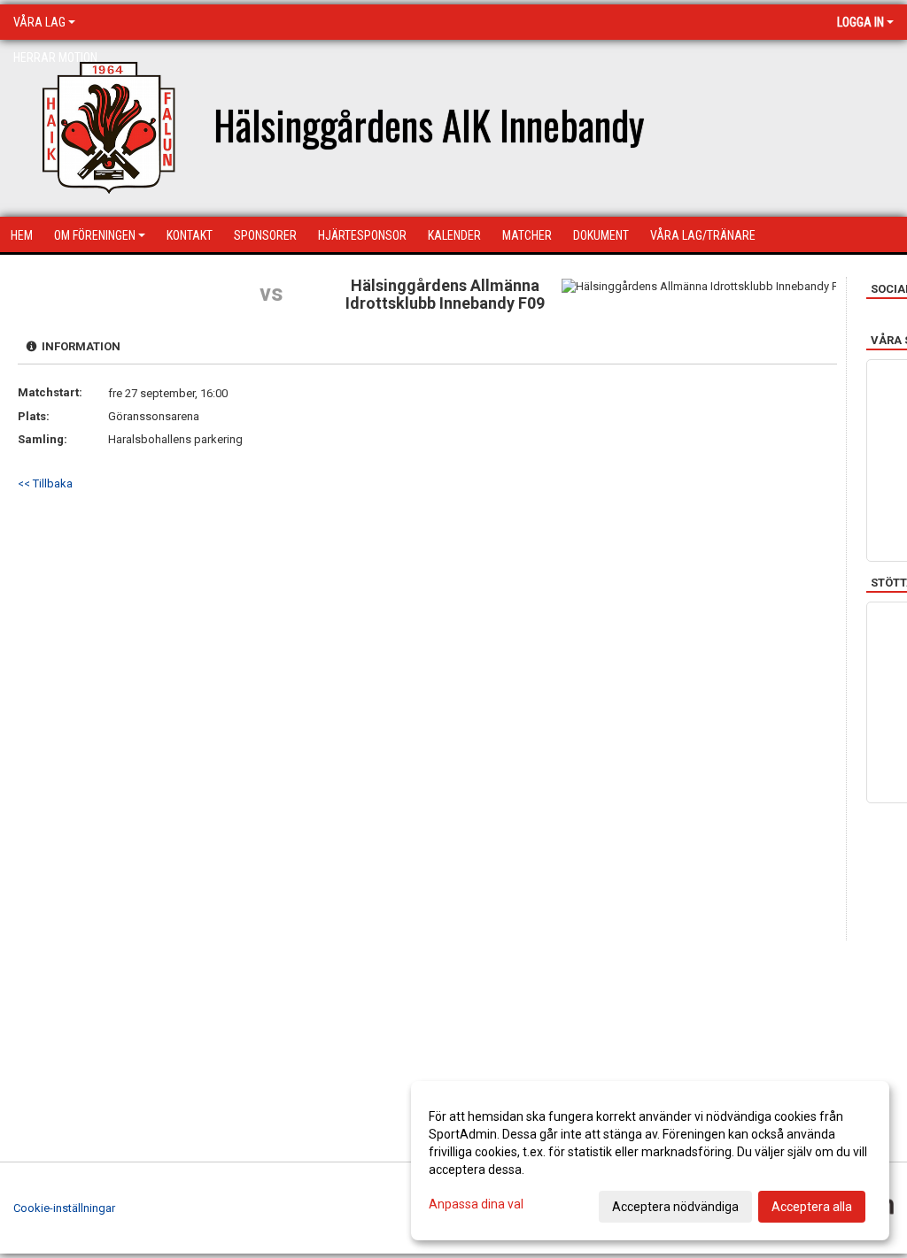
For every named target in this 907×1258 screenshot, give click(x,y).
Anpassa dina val (476, 1204)
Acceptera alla (811, 1207)
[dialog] (650, 1160)
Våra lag (39, 22)
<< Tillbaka (45, 483)
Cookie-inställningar (64, 1208)
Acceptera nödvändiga (675, 1207)
